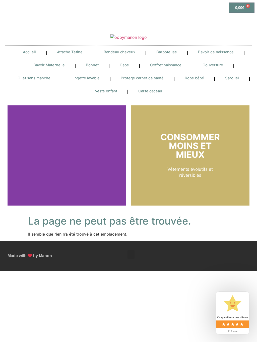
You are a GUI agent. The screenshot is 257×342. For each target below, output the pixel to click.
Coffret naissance (165, 65)
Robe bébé (194, 78)
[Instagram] (244, 261)
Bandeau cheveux (119, 52)
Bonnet (92, 65)
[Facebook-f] (228, 251)
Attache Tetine (70, 52)
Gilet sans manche (34, 78)
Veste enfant (106, 91)
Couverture (213, 65)
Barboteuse (166, 52)
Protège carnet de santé (142, 78)
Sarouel (232, 78)
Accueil (29, 52)
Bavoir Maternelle (49, 65)
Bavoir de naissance (216, 52)
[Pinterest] (244, 251)
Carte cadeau (150, 91)
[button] (12, 155)
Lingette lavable (86, 78)
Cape (124, 65)
